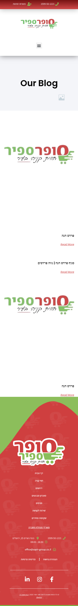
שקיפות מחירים (39, 518)
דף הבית (39, 473)
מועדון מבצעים (39, 495)
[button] (39, 46)
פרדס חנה (68, 235)
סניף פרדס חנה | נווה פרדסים (56, 263)
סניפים (39, 503)
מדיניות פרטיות (28, 559)
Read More (67, 244)
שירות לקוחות (39, 510)
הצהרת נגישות (50, 559)
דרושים (39, 488)
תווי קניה (39, 480)
